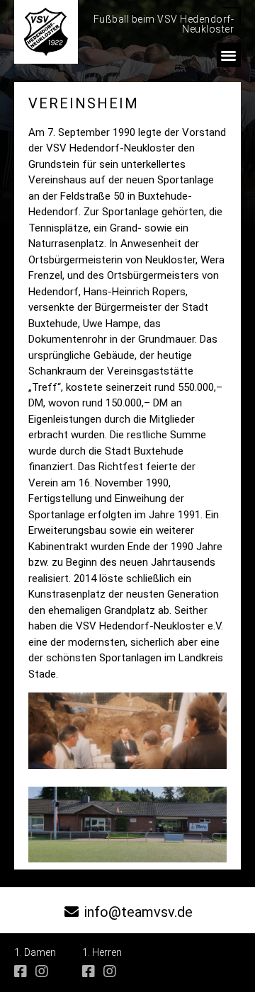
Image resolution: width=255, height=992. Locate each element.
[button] (229, 54)
